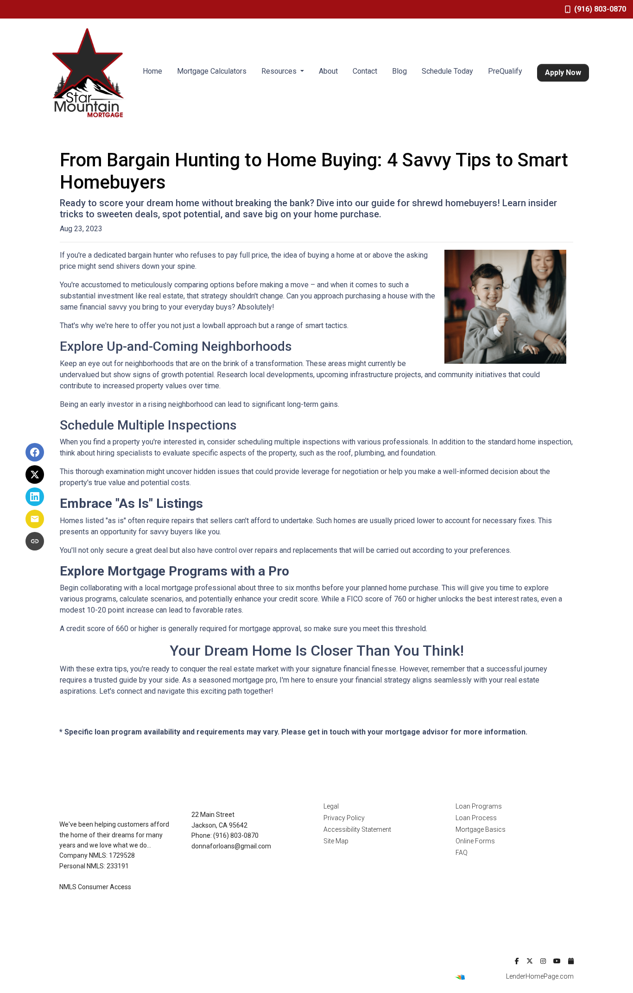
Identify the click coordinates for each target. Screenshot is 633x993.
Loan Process (476, 818)
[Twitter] (529, 961)
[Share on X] (34, 474)
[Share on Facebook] (34, 452)
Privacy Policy (344, 818)
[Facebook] (517, 961)
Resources (279, 71)
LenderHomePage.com (540, 976)
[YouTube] (557, 961)
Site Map (335, 841)
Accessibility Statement (357, 829)
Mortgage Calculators (212, 71)
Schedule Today (447, 71)
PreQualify (505, 71)
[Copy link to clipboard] (34, 541)
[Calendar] (571, 961)
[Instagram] (543, 961)
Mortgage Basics (481, 829)
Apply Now (563, 72)
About (328, 71)
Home (152, 71)
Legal (331, 806)
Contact (365, 71)
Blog (399, 71)
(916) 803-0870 (600, 9)
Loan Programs (479, 806)
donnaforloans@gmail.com (231, 846)
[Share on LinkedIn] (34, 496)
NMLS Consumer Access (95, 887)
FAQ (462, 852)
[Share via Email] (34, 519)
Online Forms (475, 841)
